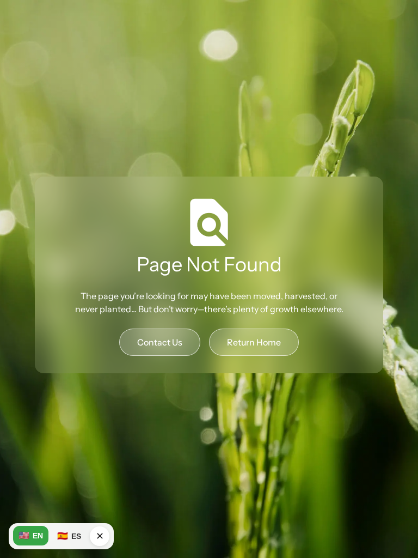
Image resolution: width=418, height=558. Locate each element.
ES (69, 536)
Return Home (254, 342)
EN (31, 535)
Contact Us (159, 342)
